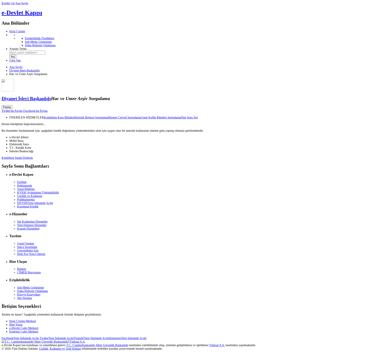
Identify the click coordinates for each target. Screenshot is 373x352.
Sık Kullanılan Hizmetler (32, 221)
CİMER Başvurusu (29, 272)
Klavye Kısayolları (28, 294)
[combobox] (27, 53)
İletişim (21, 269)
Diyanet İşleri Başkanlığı (24, 70)
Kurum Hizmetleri (28, 228)
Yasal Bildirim (26, 189)
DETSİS (35, 203)
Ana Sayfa (21, 3)
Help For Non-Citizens (31, 254)
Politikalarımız (26, 199)
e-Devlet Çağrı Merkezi (23, 328)
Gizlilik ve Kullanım (29, 196)
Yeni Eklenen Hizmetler (31, 225)
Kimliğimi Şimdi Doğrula (17, 157)
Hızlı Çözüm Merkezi (22, 321)
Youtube (91, 338)
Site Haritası (24, 298)
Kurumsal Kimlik (27, 206)
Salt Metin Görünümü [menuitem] (38, 41)
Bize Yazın (16, 324)
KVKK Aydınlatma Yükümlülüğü (38, 192)
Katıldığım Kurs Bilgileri (59, 117)
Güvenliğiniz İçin (27, 250)
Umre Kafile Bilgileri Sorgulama (161, 117)
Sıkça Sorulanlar (27, 247)
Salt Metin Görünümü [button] (30, 287)
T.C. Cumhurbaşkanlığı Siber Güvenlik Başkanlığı (97, 345)
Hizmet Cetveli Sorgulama (124, 117)
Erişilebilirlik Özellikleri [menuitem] (39, 38)
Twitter (56, 338)
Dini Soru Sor (189, 117)
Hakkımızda (24, 185)
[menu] (190, 40)
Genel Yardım (25, 243)
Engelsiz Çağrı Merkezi (23, 331)
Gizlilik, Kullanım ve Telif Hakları (60, 348)
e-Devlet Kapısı (22, 12)
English (21, 182)
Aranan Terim (17, 48)
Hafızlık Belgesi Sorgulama (91, 117)
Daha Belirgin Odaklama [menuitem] (40, 45)
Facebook (20, 338)
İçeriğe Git (8, 3)
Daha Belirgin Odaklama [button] (32, 291)
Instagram (127, 338)
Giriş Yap (15, 60)
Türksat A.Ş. (217, 345)
